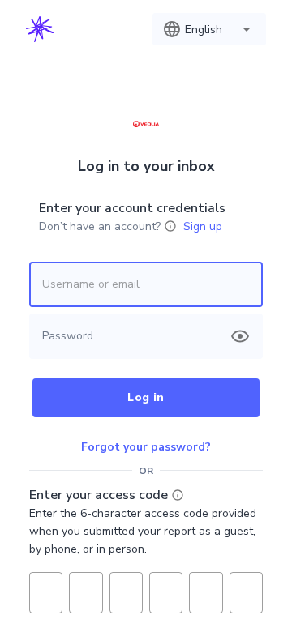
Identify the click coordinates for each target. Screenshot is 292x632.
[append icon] (240, 336)
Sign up (202, 226)
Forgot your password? (146, 447)
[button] (209, 29)
